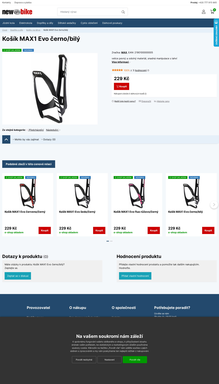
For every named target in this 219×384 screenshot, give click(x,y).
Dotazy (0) (49, 139)
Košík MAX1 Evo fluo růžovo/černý (136, 211)
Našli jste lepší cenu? (125, 101)
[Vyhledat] (123, 12)
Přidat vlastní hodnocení (135, 275)
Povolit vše (135, 359)
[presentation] (5, 205)
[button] (108, 241)
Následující (52, 129)
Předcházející (36, 129)
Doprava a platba (22, 2)
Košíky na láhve (33, 30)
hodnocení (141, 70)
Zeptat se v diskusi (17, 275)
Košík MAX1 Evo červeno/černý (25, 211)
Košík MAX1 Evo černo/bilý (185, 211)
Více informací (120, 61)
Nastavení (109, 359)
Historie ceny (163, 101)
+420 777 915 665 (207, 2)
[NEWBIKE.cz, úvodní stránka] (17, 12)
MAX (124, 52)
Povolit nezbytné (84, 359)
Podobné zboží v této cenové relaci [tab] (29, 164)
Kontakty (6, 2)
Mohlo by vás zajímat (27, 139)
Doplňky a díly (16, 30)
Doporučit (146, 101)
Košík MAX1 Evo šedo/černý (77, 211)
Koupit (123, 86)
